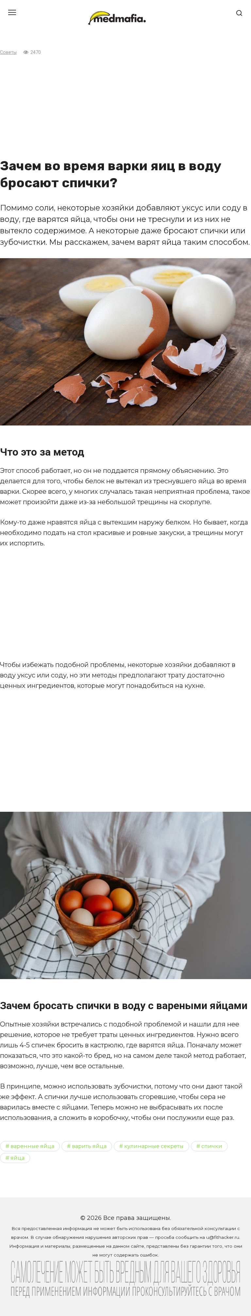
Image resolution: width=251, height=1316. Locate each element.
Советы (8, 52)
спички (211, 1146)
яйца (17, 1158)
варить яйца (89, 1146)
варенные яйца (32, 1146)
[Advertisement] (125, 107)
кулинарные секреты (154, 1146)
